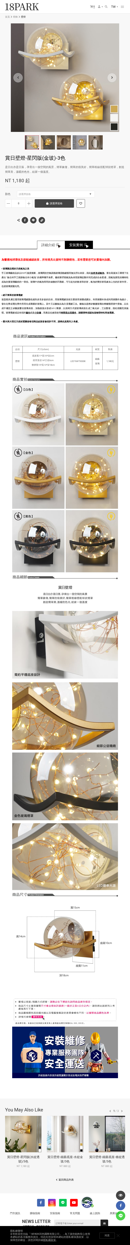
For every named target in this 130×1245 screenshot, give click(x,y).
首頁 (7, 16)
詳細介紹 (48, 245)
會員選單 (100, 7)
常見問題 (75, 1213)
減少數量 (8, 203)
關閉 (118, 1235)
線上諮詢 (95, 1213)
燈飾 (15, 16)
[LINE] (63, 1203)
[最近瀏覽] (120, 1195)
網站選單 (122, 6)
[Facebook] (41, 1203)
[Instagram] (52, 1203)
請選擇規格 (25, 194)
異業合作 (115, 1213)
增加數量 (29, 203)
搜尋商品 (106, 7)
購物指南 (35, 1213)
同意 (107, 1235)
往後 (122, 1111)
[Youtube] (74, 1203)
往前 (110, 1111)
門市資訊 (15, 1213)
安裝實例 (76, 245)
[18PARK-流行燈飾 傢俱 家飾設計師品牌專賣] (22, 7)
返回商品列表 (66, 1179)
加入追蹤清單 (81, 203)
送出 (104, 1223)
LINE (33, 220)
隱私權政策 (49, 1240)
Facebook (25, 220)
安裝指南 (55, 1213)
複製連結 (42, 220)
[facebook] (120, 1205)
